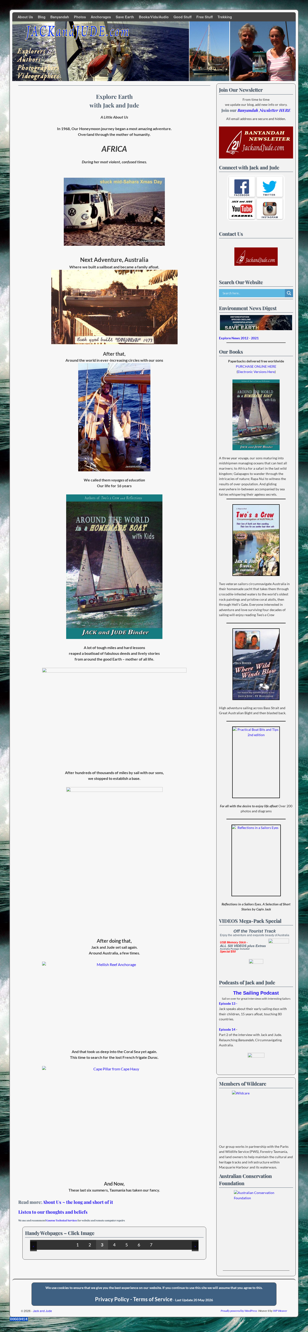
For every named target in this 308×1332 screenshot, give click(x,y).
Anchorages (101, 16)
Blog (41, 16)
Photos (80, 16)
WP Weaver (280, 1311)
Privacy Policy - (114, 1299)
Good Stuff (182, 16)
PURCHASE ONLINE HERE (256, 366)
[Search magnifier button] (289, 293)
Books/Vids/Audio (154, 16)
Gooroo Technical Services (61, 1220)
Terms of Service (153, 1299)
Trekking (225, 16)
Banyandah (59, 16)
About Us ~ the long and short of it (78, 1202)
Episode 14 (227, 1029)
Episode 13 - (228, 1003)
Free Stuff (204, 16)
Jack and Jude (42, 1311)
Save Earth (125, 16)
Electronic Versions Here (256, 372)
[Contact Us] (256, 256)
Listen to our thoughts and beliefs (53, 1212)
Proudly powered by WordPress (239, 1311)
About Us (25, 16)
